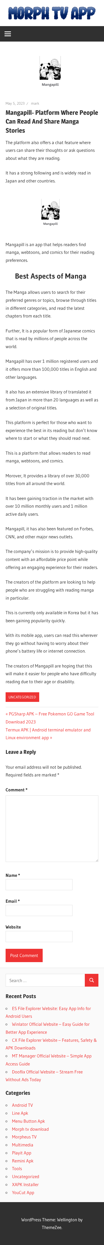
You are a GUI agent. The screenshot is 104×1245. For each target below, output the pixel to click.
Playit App (21, 1153)
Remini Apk (23, 1160)
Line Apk (20, 1113)
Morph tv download (30, 1129)
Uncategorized (22, 697)
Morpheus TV (24, 1137)
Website (13, 927)
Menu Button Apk (28, 1121)
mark (35, 103)
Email (13, 901)
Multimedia (22, 1145)
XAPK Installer (25, 1184)
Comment (16, 789)
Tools (17, 1168)
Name (13, 875)
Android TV (22, 1105)
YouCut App (23, 1192)
